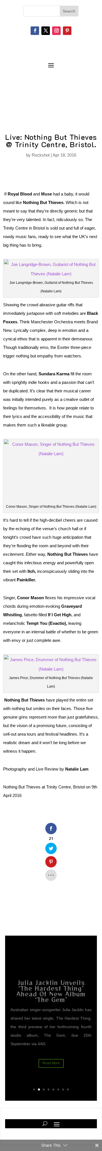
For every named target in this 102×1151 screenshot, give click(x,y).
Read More (51, 1058)
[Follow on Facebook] (35, 30)
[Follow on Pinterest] (67, 30)
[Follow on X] (45, 30)
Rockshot (41, 155)
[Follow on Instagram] (56, 30)
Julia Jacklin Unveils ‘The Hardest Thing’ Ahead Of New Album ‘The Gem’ (51, 985)
